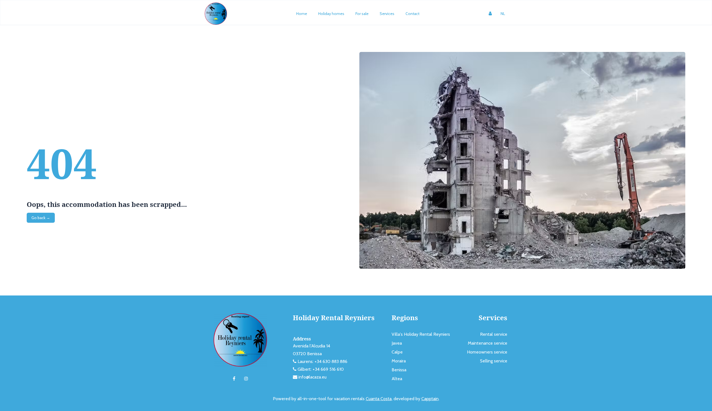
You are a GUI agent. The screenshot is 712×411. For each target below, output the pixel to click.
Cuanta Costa (379, 398)
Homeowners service (487, 352)
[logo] (216, 13)
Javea (397, 343)
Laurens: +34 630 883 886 (322, 361)
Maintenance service (487, 343)
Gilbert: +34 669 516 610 (321, 369)
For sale (362, 13)
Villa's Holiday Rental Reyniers (421, 334)
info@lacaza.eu (312, 377)
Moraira (399, 361)
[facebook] (234, 378)
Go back (40, 217)
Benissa (399, 369)
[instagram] (246, 378)
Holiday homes (331, 13)
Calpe (397, 352)
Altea (397, 378)
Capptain (430, 398)
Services (387, 13)
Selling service (493, 361)
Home (301, 13)
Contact (412, 13)
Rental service (493, 334)
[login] (490, 13)
